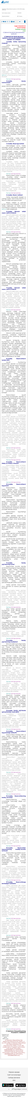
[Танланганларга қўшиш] (1, 21)
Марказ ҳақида (14, 1072)
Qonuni (4, 75)
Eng (21, 21)
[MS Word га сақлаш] (12, 21)
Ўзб (23, 21)
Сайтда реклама (14, 1078)
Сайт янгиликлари (14, 1075)
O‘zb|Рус (26, 21)
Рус (22, 21)
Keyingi (8, 79)
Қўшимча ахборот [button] (5, 16)
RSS (14, 1080)
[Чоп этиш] (13, 21)
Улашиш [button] (20, 16)
